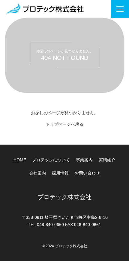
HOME (20, 159)
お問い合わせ (87, 173)
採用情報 (60, 173)
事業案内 (84, 159)
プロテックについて (51, 159)
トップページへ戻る (64, 124)
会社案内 (37, 173)
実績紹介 (107, 159)
